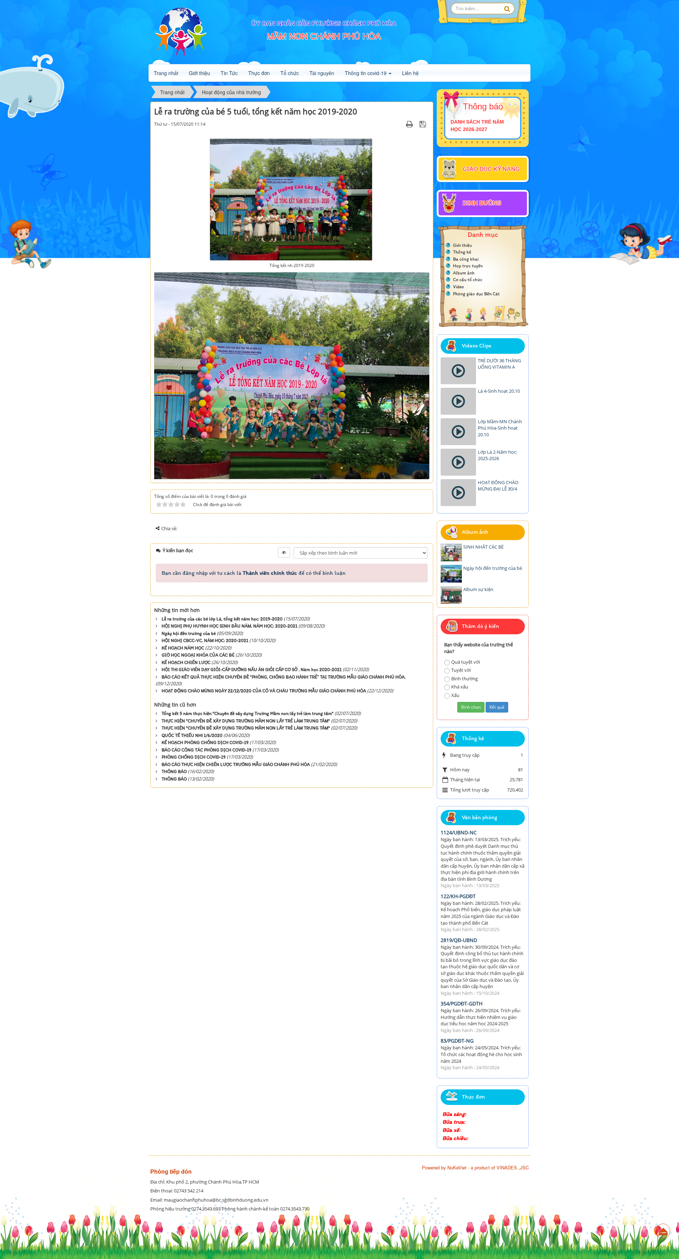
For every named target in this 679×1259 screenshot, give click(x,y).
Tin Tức (229, 72)
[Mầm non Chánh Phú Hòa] (180, 32)
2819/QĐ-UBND (459, 940)
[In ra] (410, 124)
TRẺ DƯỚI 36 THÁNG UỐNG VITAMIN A (499, 363)
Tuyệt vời (461, 670)
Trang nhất (166, 72)
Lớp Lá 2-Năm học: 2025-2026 (497, 455)
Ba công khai (465, 259)
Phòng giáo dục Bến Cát (476, 293)
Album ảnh (464, 273)
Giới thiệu (199, 72)
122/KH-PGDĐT (458, 896)
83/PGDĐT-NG (457, 1040)
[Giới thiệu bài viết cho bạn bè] (400, 124)
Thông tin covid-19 (366, 72)
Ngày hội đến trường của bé (492, 568)
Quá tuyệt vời (465, 662)
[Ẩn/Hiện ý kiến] (284, 552)
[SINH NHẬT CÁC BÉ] (451, 552)
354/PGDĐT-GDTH (461, 1003)
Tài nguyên (321, 72)
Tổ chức (289, 72)
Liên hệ (410, 72)
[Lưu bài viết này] (423, 124)
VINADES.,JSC (513, 1167)
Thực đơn (259, 72)
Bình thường (464, 678)
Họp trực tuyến (468, 265)
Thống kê (462, 252)
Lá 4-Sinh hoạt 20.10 (499, 391)
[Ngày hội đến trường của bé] (451, 574)
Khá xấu (459, 687)
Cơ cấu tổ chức (467, 279)
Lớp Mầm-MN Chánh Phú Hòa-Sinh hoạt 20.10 (500, 428)
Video (458, 286)
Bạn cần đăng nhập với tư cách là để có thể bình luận (254, 572)
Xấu (455, 695)
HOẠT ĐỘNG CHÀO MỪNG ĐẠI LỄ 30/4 (498, 485)
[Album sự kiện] (451, 595)
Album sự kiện (478, 589)
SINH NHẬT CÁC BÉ (483, 547)
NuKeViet (456, 1167)
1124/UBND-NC (459, 832)
